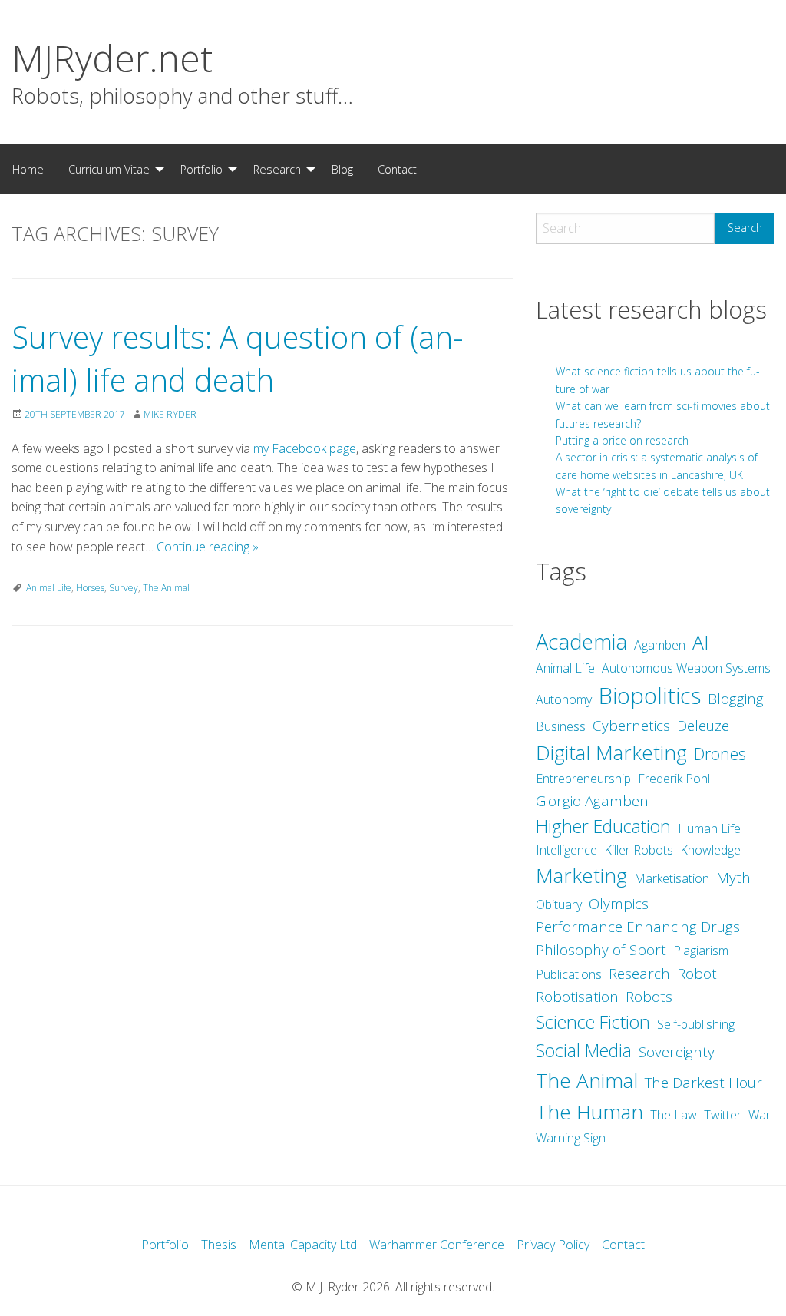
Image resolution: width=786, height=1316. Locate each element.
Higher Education (603, 826)
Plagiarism (700, 950)
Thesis (218, 1244)
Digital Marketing (611, 752)
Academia (581, 641)
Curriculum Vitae (109, 169)
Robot (697, 974)
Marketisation (671, 878)
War (759, 1114)
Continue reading (208, 546)
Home (28, 169)
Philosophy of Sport (601, 950)
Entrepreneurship (583, 778)
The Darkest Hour (703, 1083)
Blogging (736, 699)
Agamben (659, 645)
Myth (733, 878)
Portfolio (201, 169)
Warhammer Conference (436, 1244)
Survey (123, 587)
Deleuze (703, 726)
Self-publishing (696, 1024)
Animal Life (48, 587)
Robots (649, 997)
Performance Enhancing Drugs (638, 927)
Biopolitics (650, 695)
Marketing (581, 875)
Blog (342, 169)
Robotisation (577, 997)
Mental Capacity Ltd (303, 1244)
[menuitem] (28, 169)
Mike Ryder (170, 414)
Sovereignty (677, 1052)
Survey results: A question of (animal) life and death (238, 358)
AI (700, 642)
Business (561, 726)
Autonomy (564, 699)
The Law (673, 1114)
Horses (90, 587)
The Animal (166, 587)
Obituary (559, 904)
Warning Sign (571, 1137)
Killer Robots (638, 850)
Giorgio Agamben (592, 801)
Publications (569, 974)
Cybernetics (631, 726)
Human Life (709, 828)
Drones (720, 753)
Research (277, 169)
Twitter (722, 1114)
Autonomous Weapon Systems (686, 668)
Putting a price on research (622, 440)
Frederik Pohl (674, 778)
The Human (589, 1112)
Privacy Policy (553, 1244)
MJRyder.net (112, 58)
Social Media (584, 1050)
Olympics (619, 904)
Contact (397, 169)
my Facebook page (304, 448)
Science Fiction (593, 1022)
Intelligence (566, 850)
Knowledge (710, 850)
